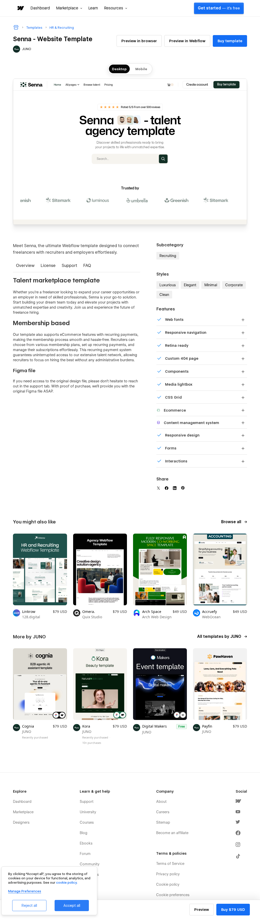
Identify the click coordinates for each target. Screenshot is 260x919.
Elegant (190, 285)
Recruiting (167, 256)
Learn (93, 8)
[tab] (25, 266)
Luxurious (167, 285)
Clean (164, 295)
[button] (69, 8)
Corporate (234, 285)
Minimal (210, 285)
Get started (219, 8)
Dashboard (40, 8)
